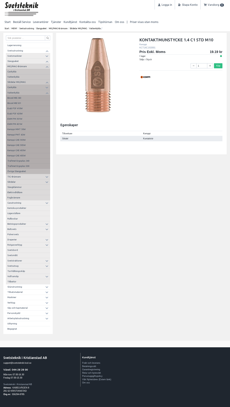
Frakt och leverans (91, 363)
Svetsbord (12, 250)
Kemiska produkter (16, 208)
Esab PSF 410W (15, 108)
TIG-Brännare (14, 176)
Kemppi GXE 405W (16, 155)
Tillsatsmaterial (15, 292)
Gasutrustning (14, 203)
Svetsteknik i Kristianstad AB (17, 384)
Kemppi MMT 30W (16, 129)
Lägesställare (13, 213)
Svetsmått (12, 255)
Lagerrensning (14, 45)
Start (8, 21)
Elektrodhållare (14, 192)
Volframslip (13, 276)
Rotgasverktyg (14, 245)
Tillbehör (11, 281)
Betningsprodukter (16, 224)
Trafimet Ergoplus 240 (18, 161)
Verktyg (11, 302)
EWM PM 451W (14, 124)
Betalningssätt (89, 366)
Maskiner (11, 297)
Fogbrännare (13, 197)
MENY (14, 28)
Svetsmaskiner (14, 56)
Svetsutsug (13, 266)
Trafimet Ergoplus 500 (18, 166)
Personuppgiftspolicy (92, 376)
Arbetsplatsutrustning (18, 318)
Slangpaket (41, 28)
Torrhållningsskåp (16, 271)
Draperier (12, 239)
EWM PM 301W (14, 119)
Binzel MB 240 (14, 98)
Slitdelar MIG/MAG (78, 28)
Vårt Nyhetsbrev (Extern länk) (96, 379)
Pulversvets (13, 234)
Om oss (119, 21)
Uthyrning (12, 323)
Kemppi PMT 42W (16, 134)
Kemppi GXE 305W (16, 145)
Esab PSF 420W (15, 113)
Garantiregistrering (91, 369)
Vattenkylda (95, 28)
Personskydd (13, 313)
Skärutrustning (14, 287)
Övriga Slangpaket (16, 171)
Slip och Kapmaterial (17, 308)
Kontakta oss (87, 21)
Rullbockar (12, 218)
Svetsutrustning (26, 28)
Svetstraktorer (14, 260)
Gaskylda (11, 71)
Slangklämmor (14, 187)
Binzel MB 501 (14, 103)
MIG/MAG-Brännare (58, 28)
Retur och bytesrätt (91, 373)
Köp (218, 65)
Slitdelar (11, 182)
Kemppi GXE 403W (16, 150)
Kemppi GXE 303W (16, 140)
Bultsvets (12, 229)
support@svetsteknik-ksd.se (17, 363)
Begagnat (12, 329)
